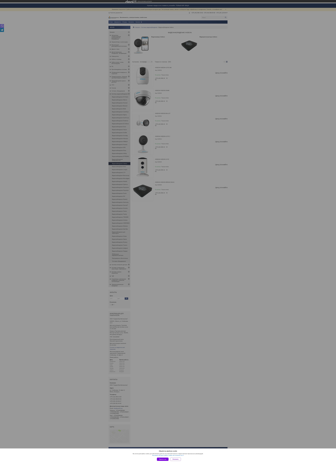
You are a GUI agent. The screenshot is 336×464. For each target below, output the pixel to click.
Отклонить (176, 459)
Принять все (162, 459)
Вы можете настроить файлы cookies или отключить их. (167, 455)
